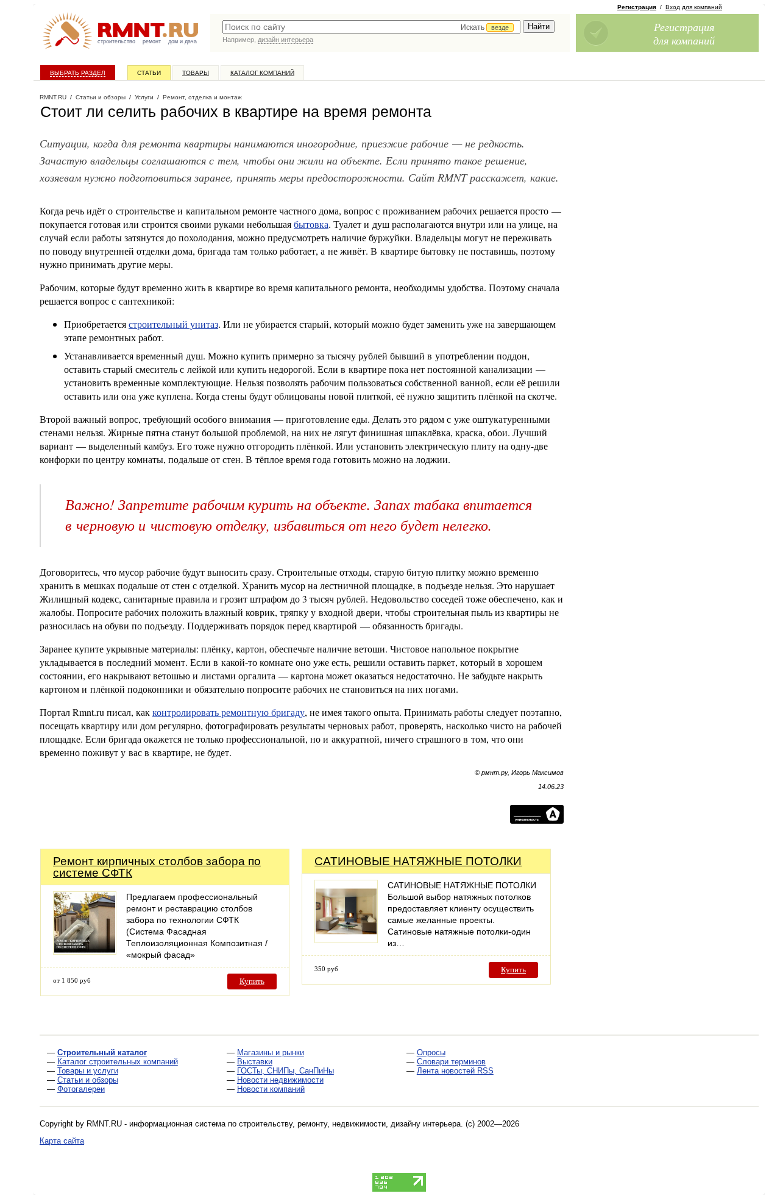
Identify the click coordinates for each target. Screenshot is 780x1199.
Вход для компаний (693, 7)
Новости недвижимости (280, 1079)
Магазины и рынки (270, 1052)
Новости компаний (271, 1089)
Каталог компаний (262, 72)
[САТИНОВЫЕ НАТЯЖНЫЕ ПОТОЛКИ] (346, 939)
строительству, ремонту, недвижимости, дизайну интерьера (350, 1123)
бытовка (311, 224)
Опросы (431, 1052)
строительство (116, 41)
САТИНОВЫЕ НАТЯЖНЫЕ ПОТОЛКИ (418, 861)
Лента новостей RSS (455, 1070)
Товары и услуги (87, 1070)
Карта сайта (62, 1140)
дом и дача (182, 41)
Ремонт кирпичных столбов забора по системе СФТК (157, 867)
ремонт (152, 41)
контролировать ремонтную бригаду (228, 712)
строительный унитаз (173, 323)
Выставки (254, 1061)
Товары (195, 72)
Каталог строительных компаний (117, 1061)
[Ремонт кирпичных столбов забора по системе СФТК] (85, 951)
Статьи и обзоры (87, 1079)
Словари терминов (451, 1061)
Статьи (149, 72)
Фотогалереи (81, 1089)
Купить (251, 981)
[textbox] (371, 27)
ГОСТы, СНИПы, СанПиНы (285, 1070)
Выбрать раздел (77, 72)
